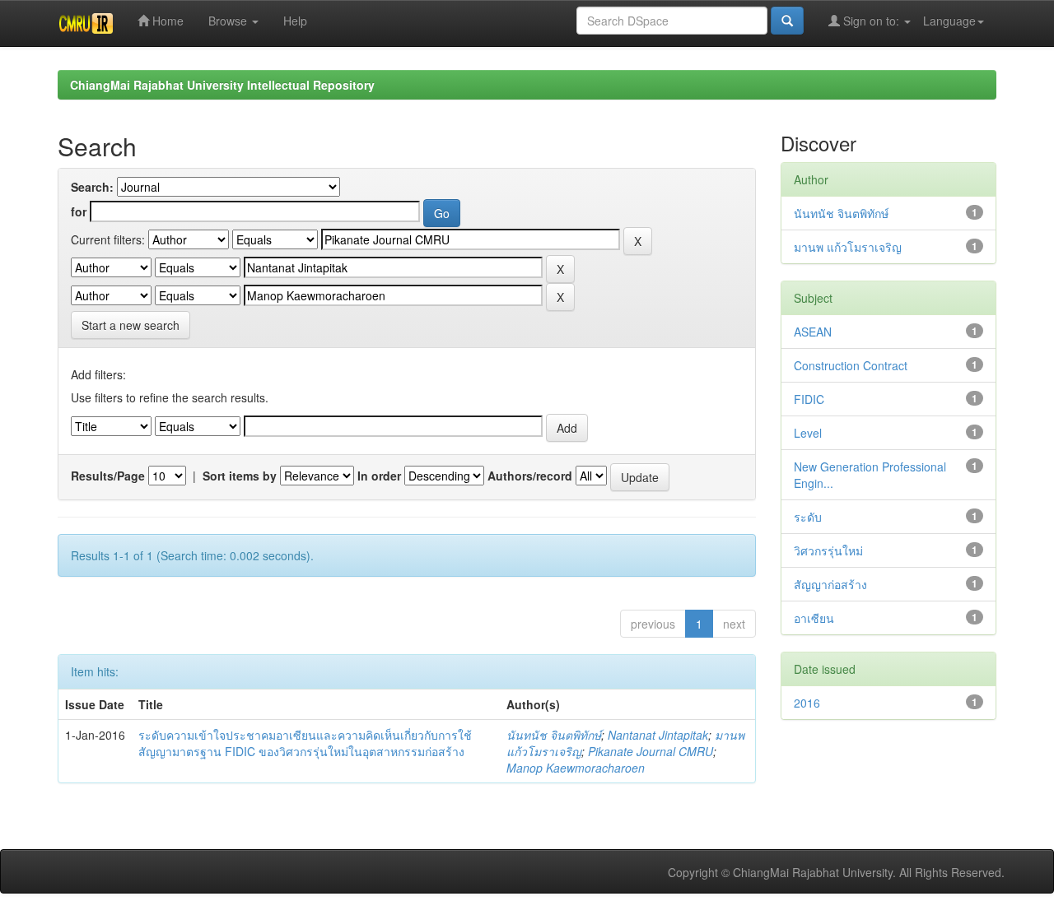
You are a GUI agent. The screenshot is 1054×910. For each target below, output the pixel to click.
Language (949, 20)
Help (295, 20)
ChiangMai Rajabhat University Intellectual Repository (222, 85)
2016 (807, 702)
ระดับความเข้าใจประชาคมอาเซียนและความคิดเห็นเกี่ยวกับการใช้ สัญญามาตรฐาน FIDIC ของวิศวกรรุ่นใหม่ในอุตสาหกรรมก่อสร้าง (305, 743)
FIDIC (809, 399)
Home (166, 20)
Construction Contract (850, 365)
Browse (229, 20)
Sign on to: (871, 20)
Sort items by (240, 475)
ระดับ (808, 516)
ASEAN (813, 331)
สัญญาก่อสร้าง (830, 584)
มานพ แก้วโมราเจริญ (848, 247)
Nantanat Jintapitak (658, 735)
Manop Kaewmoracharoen (575, 767)
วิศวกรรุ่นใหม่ (828, 550)
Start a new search (131, 325)
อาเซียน (814, 618)
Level (808, 433)
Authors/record (529, 475)
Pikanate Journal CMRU (650, 751)
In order (379, 475)
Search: (92, 187)
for (78, 211)
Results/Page (108, 475)
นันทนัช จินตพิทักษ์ (553, 735)
